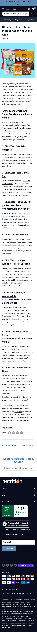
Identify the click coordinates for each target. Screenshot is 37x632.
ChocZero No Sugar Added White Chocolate (14, 296)
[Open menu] (3, 9)
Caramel (6, 338)
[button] (29, 9)
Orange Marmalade (14, 280)
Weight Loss (19, 20)
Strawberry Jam (7, 277)
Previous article (10, 445)
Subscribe (9, 548)
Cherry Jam (27, 274)
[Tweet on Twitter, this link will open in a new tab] (17, 432)
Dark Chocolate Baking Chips (20, 313)
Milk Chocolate (22, 208)
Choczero (9, 428)
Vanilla (5, 342)
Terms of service (17, 593)
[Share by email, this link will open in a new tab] (21, 432)
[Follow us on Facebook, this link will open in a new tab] (3, 565)
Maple (15, 338)
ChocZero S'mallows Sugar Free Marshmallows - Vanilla (17, 114)
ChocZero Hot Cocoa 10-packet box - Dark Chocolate (17, 205)
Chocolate (25, 338)
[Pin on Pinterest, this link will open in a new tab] (13, 432)
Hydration (30, 20)
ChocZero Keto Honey (16, 234)
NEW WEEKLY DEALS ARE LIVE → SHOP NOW (18, 3)
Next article (26, 445)
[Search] (32, 14)
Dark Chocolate (7, 387)
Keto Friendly (6, 20)
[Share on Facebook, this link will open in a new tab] (9, 432)
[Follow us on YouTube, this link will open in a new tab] (15, 565)
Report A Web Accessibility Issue (18, 529)
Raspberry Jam (19, 277)
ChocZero (5, 38)
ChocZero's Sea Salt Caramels (21, 157)
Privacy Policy (6, 593)
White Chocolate (21, 384)
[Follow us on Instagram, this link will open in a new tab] (7, 565)
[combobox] (15, 14)
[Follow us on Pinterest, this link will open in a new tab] (11, 565)
